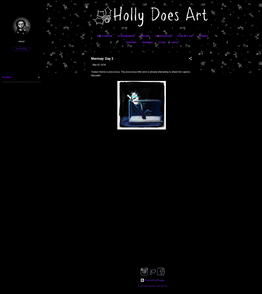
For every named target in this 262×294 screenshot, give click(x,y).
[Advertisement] (210, 97)
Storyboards (126, 36)
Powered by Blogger (154, 280)
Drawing (147, 42)
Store (162, 42)
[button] (190, 59)
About (175, 42)
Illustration (163, 36)
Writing (145, 36)
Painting (131, 42)
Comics (203, 36)
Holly (21, 41)
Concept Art (185, 36)
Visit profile (21, 49)
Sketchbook (104, 36)
